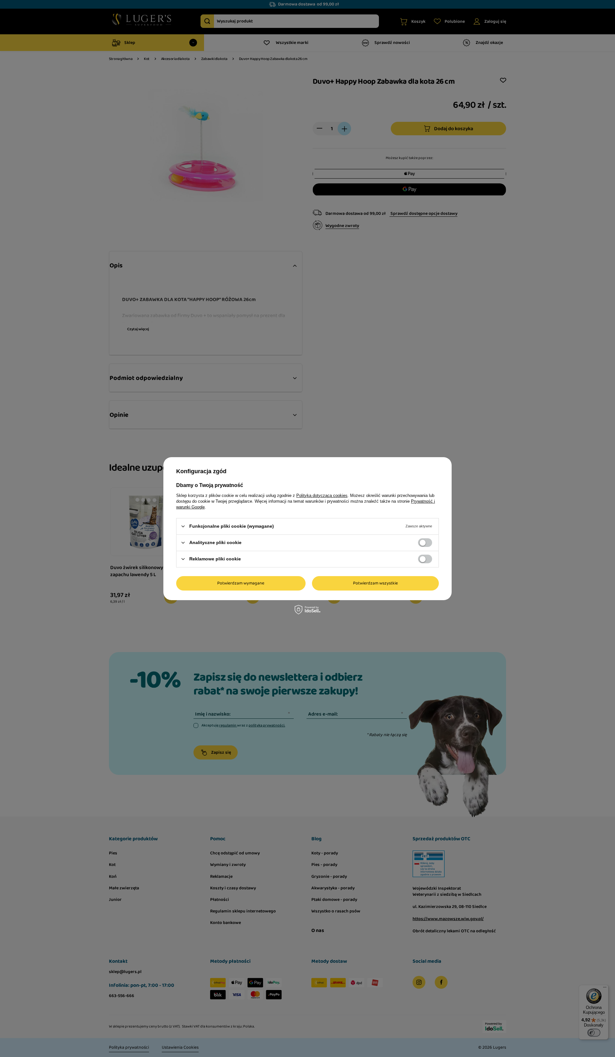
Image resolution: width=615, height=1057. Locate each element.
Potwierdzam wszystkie (375, 583)
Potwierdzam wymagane (240, 583)
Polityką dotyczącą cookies (322, 495)
